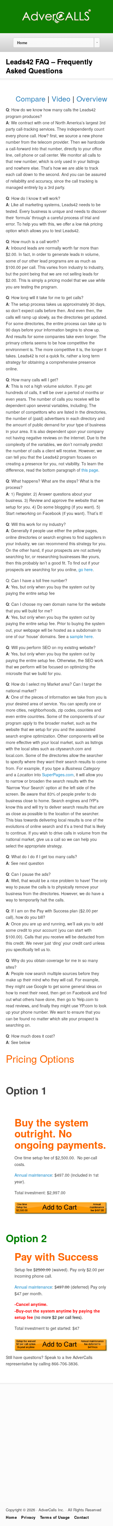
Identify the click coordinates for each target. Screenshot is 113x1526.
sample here (81, 636)
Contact (81, 1517)
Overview (91, 98)
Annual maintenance (33, 1175)
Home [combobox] (22, 42)
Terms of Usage (55, 1517)
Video (61, 98)
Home (11, 1517)
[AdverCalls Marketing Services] (56, 23)
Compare (30, 98)
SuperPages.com (58, 774)
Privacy (28, 1517)
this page (89, 470)
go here (86, 569)
